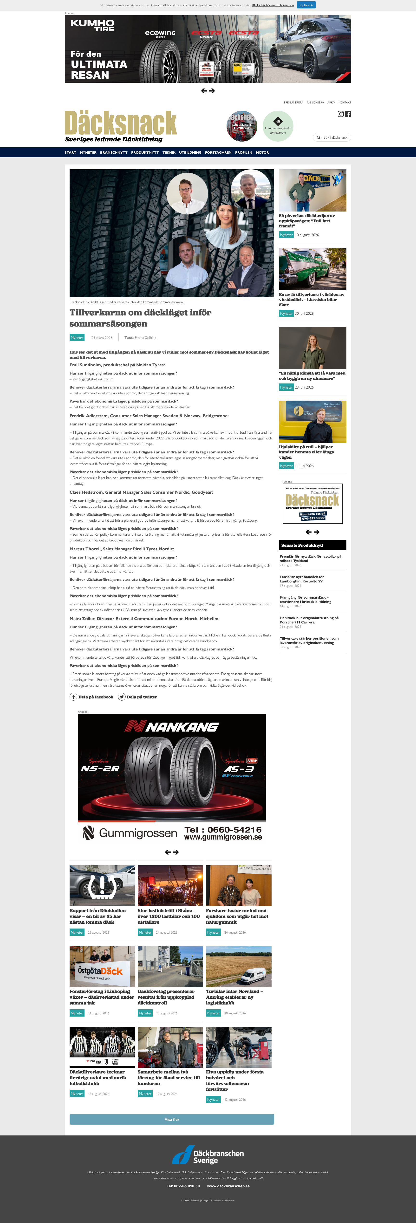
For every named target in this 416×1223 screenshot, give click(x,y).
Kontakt (344, 102)
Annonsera (315, 102)
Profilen (243, 152)
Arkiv (331, 102)
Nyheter (88, 152)
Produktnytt (145, 152)
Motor (262, 152)
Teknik (169, 152)
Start (70, 152)
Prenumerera (293, 102)
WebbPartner (228, 1200)
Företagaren (218, 152)
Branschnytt (114, 152)
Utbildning (190, 152)
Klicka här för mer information (273, 4)
